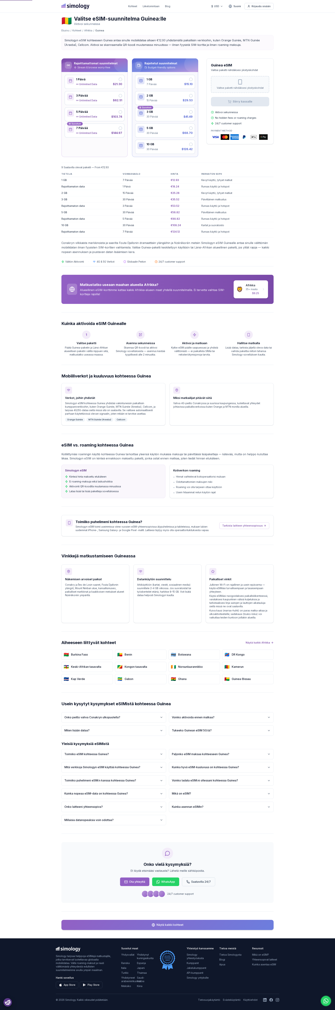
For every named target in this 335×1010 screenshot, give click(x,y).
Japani (141, 967)
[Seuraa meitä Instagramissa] (277, 1000)
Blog (167, 6)
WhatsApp (168, 881)
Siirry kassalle (242, 101)
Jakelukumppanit (196, 967)
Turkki (124, 972)
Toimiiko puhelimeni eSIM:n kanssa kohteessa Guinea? (100, 780)
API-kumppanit (195, 972)
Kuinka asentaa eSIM (264, 964)
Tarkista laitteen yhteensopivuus (242, 525)
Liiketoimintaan (151, 6)
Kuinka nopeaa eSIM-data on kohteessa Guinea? (96, 793)
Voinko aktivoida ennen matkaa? (193, 717)
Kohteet (132, 6)
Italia (123, 967)
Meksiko (126, 986)
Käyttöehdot (250, 999)
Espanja (141, 963)
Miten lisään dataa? (77, 730)
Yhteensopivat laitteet (264, 959)
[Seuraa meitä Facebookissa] (271, 1000)
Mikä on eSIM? (181, 793)
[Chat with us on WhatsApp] (326, 1001)
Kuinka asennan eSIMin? (187, 806)
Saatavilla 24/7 (201, 881)
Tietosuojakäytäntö (209, 999)
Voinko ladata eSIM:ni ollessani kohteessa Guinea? (205, 780)
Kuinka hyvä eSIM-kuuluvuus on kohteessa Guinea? (205, 767)
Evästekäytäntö (232, 999)
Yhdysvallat (127, 954)
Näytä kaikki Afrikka (258, 642)
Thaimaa (142, 972)
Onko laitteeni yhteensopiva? (83, 806)
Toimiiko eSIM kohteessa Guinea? (86, 754)
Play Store (93, 984)
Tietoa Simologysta (230, 954)
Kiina (139, 986)
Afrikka (88, 30)
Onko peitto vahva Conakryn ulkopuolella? (92, 717)
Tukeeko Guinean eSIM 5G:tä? (192, 730)
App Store (69, 984)
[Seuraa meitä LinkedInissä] (265, 1000)
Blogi (222, 959)
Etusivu (65, 30)
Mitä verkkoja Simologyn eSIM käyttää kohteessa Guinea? (102, 767)
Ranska (125, 963)
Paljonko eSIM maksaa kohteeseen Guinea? (200, 754)
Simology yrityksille (198, 977)
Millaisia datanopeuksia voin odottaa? (89, 820)
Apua (222, 964)
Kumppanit (193, 963)
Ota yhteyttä (137, 881)
